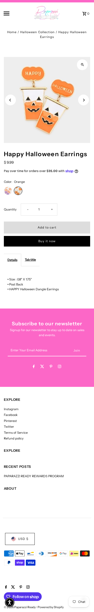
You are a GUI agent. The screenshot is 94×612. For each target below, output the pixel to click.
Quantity (10, 209)
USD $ (23, 539)
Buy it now (47, 241)
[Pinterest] (51, 367)
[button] (9, 602)
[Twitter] (42, 367)
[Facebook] (34, 367)
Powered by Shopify (51, 607)
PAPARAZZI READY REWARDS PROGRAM (34, 476)
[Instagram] (59, 367)
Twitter (9, 426)
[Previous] (10, 100)
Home (12, 32)
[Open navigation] (12, 13)
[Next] (83, 100)
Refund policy (14, 438)
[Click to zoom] (82, 64)
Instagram (11, 409)
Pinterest (10, 421)
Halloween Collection (37, 32)
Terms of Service (16, 432)
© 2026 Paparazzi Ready (20, 607)
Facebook (11, 415)
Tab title (30, 259)
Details (12, 260)
